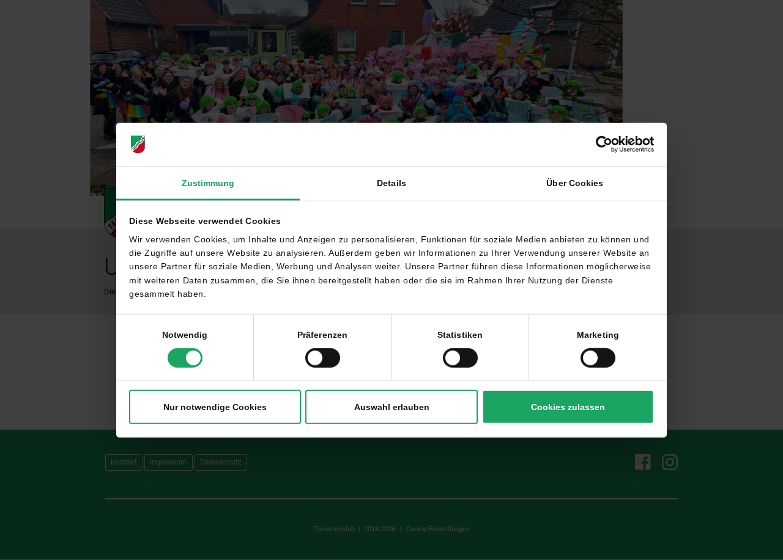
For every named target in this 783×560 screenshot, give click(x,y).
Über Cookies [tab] (574, 183)
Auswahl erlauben (391, 407)
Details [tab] (391, 183)
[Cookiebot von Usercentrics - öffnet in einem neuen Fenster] (600, 144)
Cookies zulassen (568, 407)
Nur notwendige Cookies (215, 407)
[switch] (322, 358)
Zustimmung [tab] (208, 183)
